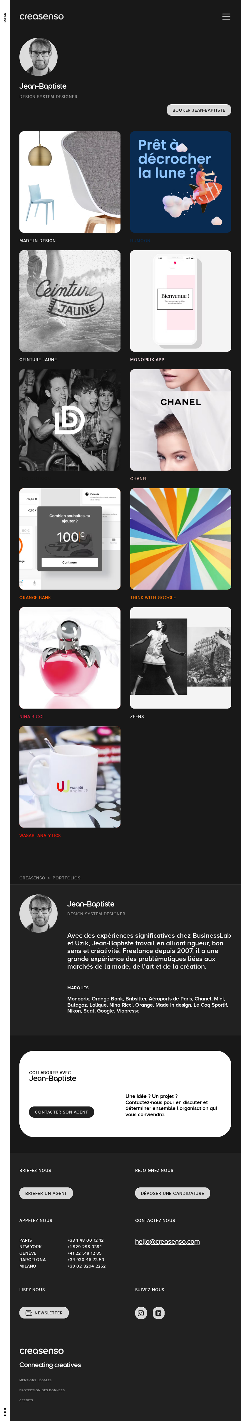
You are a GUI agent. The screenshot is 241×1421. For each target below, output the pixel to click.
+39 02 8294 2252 (87, 1266)
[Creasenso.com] (41, 17)
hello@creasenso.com (167, 1242)
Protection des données (42, 1390)
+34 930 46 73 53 (86, 1260)
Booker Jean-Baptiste (199, 110)
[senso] (5, 16)
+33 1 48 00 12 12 (86, 1240)
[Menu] (226, 17)
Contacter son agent (61, 1112)
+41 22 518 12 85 (85, 1253)
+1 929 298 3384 (85, 1247)
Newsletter (49, 1313)
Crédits (26, 1400)
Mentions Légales (35, 1380)
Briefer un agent (46, 1193)
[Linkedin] (159, 1313)
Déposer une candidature (173, 1193)
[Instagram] (141, 1313)
